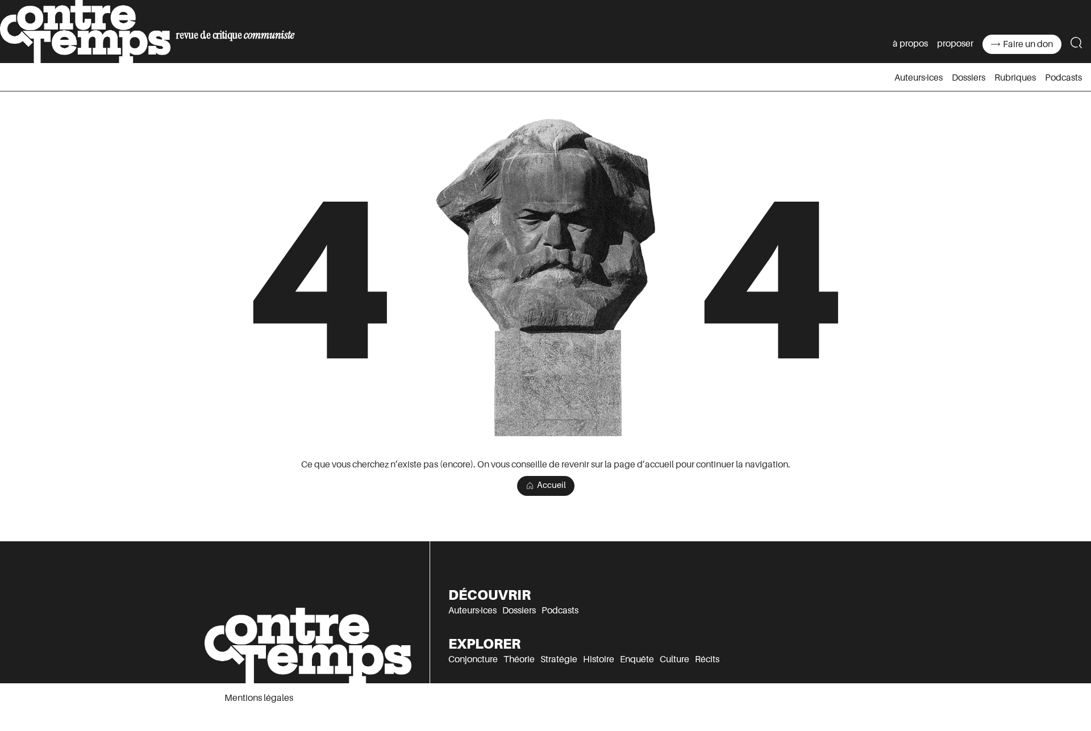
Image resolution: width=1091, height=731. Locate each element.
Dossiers (968, 78)
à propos (910, 44)
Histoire (598, 659)
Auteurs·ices (918, 78)
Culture (674, 659)
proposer (955, 44)
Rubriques (1015, 78)
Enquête (637, 659)
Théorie (519, 659)
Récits (707, 659)
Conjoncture (473, 659)
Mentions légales (258, 698)
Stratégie (558, 659)
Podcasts (1063, 78)
